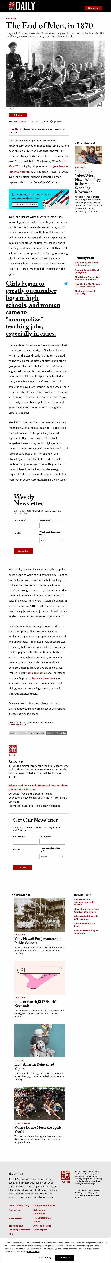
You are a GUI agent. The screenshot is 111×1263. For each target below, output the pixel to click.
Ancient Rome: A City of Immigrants (87, 271)
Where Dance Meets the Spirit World (37, 1130)
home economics (36, 673)
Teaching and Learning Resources (19, 1227)
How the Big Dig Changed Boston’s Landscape (87, 285)
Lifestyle (18, 1060)
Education (11, 18)
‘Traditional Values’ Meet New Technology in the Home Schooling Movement (88, 182)
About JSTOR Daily (19, 1205)
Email (17, 533)
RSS (11, 1234)
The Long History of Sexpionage (85, 292)
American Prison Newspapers (42, 1227)
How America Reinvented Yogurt (34, 1067)
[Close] (106, 1243)
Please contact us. (18, 724)
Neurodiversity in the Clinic (84, 924)
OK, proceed (64, 1257)
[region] (55, 1250)
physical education (42, 678)
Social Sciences (22, 1123)
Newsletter (93, 8)
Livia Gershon (19, 122)
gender (24, 732)
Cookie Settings (45, 1257)
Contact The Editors (44, 1205)
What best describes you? (49, 533)
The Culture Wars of (87, 278)
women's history (37, 732)
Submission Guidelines (39, 1211)
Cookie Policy (33, 1251)
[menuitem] (93, 8)
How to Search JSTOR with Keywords (35, 1004)
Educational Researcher (56, 732)
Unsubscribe (16, 1218)
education (14, 732)
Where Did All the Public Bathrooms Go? (87, 264)
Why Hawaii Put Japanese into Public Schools (38, 941)
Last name (45, 519)
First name (20, 519)
